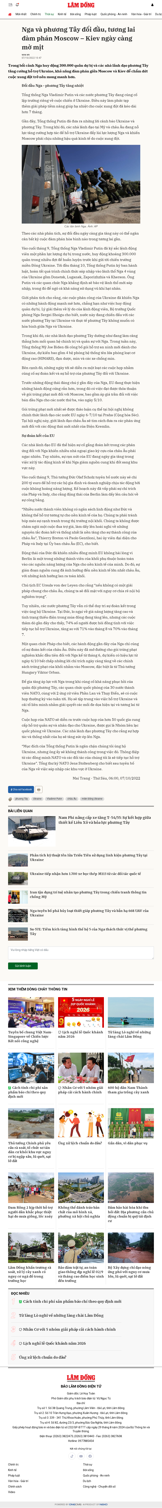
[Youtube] (81, 1456)
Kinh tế (62, 14)
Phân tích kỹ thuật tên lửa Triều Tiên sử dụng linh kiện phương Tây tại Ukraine (88, 857)
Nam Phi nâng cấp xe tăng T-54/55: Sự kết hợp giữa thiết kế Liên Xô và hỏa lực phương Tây (104, 820)
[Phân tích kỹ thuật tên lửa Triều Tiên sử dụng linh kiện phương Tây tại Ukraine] (18, 860)
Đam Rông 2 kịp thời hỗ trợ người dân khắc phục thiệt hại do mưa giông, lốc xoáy (30, 1212)
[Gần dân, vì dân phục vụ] (131, 1123)
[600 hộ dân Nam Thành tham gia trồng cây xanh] (131, 1068)
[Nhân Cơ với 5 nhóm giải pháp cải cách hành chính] (81, 1068)
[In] (38, 789)
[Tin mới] (17, 4)
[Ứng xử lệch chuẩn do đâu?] (81, 1123)
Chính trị (35, 14)
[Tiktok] (71, 1456)
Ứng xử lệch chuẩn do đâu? (80, 1143)
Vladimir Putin (54, 798)
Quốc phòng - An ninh (114, 14)
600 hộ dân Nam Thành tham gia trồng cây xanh (128, 1090)
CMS (75, 1504)
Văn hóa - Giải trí (141, 14)
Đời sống (75, 14)
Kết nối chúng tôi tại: (81, 1448)
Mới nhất (21, 14)
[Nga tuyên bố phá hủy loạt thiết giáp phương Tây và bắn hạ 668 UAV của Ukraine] (18, 915)
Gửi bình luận (23, 965)
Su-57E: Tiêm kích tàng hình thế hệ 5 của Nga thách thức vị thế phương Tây (88, 931)
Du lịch (87, 1481)
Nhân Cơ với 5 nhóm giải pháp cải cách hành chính (80, 1090)
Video (11, 1492)
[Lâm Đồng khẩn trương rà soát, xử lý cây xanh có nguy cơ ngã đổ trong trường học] (31, 1247)
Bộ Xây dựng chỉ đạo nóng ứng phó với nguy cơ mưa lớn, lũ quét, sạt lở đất (129, 1272)
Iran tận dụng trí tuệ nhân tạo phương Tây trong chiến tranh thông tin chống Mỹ (88, 894)
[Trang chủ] (11, 14)
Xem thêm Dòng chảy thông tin (37, 989)
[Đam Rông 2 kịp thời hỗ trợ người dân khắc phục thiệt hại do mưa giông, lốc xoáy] (31, 1187)
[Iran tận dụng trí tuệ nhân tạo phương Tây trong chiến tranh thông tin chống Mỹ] (18, 897)
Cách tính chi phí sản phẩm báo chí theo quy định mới (28, 1092)
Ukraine (37, 798)
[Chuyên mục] (10, 4)
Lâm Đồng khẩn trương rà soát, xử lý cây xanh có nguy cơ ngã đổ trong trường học (29, 1274)
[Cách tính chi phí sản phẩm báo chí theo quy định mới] (31, 1068)
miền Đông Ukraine (92, 798)
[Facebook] (90, 1456)
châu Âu (71, 798)
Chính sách (15, 1486)
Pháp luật (91, 14)
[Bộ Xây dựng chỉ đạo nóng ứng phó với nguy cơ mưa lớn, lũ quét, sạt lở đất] (131, 1247)
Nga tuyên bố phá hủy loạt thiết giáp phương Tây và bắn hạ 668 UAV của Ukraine (89, 913)
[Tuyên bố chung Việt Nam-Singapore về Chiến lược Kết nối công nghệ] (31, 1012)
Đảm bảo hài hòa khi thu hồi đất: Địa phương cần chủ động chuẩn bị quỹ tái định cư (131, 1214)
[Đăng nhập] (152, 4)
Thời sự (49, 14)
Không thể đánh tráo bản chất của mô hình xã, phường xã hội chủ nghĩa (79, 1212)
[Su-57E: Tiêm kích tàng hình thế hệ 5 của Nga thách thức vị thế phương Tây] (18, 934)
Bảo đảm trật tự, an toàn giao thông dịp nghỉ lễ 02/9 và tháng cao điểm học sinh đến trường (81, 1274)
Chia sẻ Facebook (22, 789)
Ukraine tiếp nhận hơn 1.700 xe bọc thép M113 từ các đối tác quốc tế (85, 874)
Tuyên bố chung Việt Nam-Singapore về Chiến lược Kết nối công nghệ (30, 1036)
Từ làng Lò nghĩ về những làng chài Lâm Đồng (129, 1034)
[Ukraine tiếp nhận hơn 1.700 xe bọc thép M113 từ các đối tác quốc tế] (18, 878)
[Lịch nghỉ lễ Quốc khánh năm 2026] (81, 1012)
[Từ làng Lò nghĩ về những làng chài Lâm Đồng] (131, 1012)
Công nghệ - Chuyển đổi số (99, 1486)
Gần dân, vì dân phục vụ (127, 1143)
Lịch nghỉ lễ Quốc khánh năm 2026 (80, 1034)
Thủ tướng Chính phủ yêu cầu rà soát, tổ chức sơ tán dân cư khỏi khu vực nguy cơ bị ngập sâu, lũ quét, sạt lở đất (29, 1152)
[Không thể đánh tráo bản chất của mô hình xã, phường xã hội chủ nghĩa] (81, 1187)
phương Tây (21, 798)
